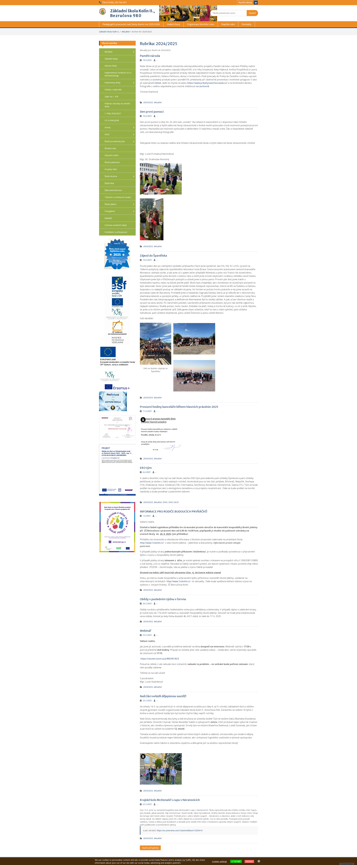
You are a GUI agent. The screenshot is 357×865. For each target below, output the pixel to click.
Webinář (145, 630)
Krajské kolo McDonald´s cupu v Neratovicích (170, 800)
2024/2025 (148, 102)
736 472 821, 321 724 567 (114, 2)
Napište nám (228, 24)
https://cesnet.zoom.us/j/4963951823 (159, 658)
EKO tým (146, 467)
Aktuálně (126, 31)
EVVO (165, 502)
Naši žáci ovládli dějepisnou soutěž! (163, 696)
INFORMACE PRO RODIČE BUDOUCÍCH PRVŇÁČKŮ (173, 511)
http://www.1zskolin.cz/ (152, 542)
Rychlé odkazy (245, 2)
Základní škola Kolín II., (132, 10)
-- (157, 60)
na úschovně (202, 86)
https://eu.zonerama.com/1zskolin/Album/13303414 (179, 830)
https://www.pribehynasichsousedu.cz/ (207, 82)
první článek (154, 82)
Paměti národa (150, 56)
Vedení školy (173, 24)
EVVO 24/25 (173, 502)
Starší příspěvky (150, 847)
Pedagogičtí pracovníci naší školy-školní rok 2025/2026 (131, 24)
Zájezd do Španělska (153, 255)
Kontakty (246, 24)
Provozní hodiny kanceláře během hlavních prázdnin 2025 (179, 406)
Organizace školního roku (200, 24)
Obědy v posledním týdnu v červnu (163, 599)
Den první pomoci (152, 111)
